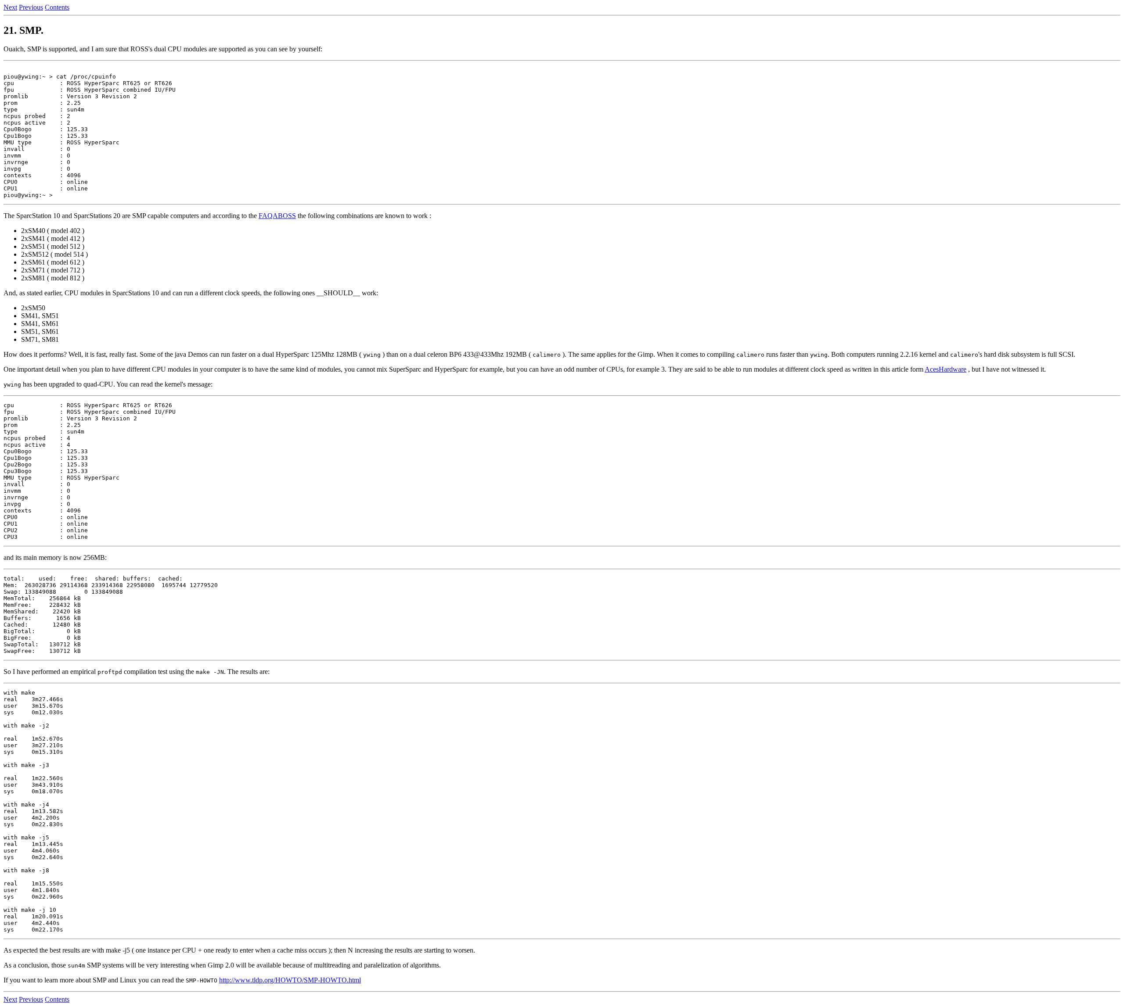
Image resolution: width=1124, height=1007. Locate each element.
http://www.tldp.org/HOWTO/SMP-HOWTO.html (290, 980)
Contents (57, 7)
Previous (31, 7)
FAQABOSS (277, 215)
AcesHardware (945, 369)
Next (10, 7)
